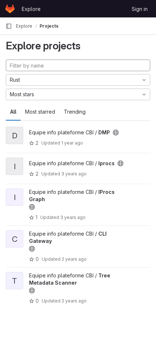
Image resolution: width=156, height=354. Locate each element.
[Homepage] (10, 9)
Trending (75, 112)
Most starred (40, 112)
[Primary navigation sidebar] (9, 26)
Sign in (140, 9)
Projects (49, 26)
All (13, 112)
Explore (31, 9)
